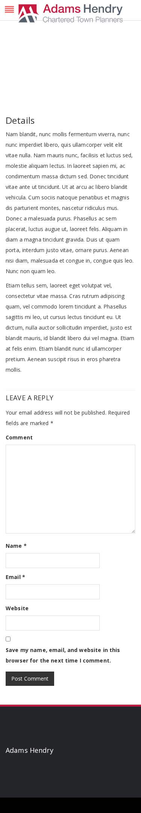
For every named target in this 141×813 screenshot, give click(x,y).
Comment (19, 437)
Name (16, 545)
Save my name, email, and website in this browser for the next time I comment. (63, 655)
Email (15, 576)
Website (17, 608)
